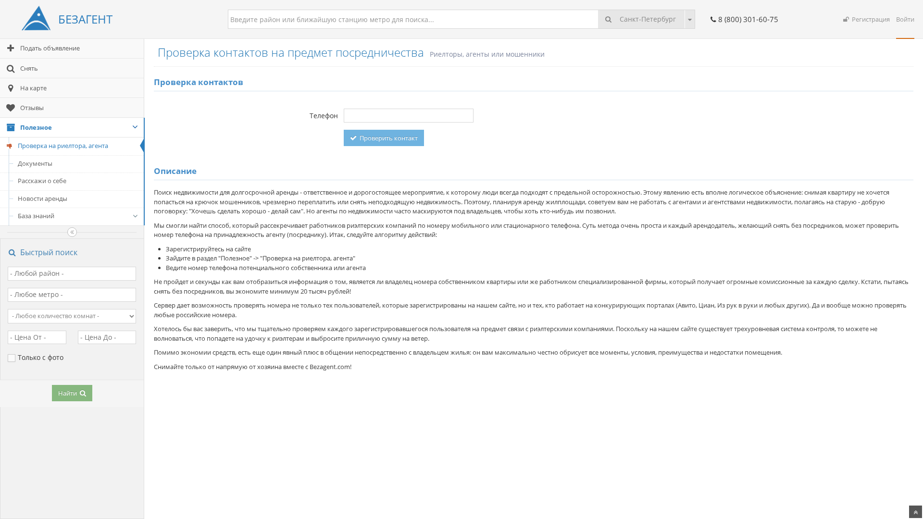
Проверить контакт (388, 138)
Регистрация (869, 19)
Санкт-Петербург (647, 19)
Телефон (324, 115)
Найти (68, 393)
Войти (905, 19)
